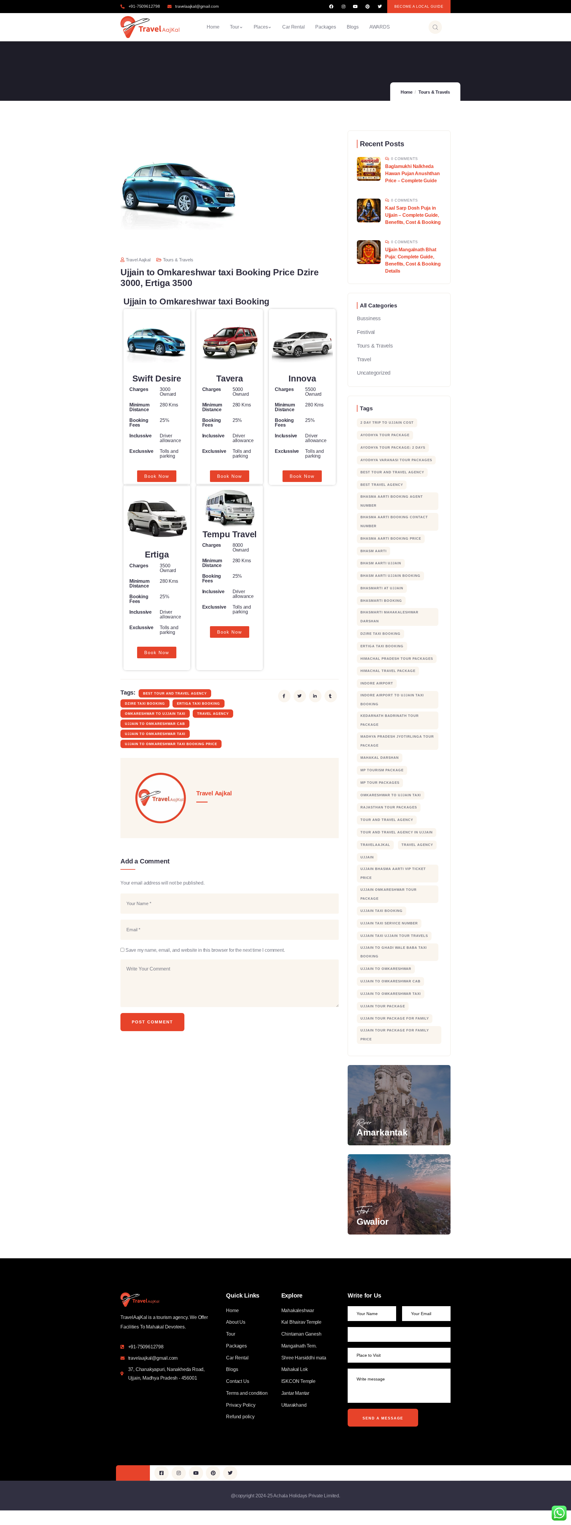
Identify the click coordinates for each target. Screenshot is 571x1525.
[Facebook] (331, 6)
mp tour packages (379, 782)
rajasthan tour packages (388, 807)
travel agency (213, 713)
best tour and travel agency (175, 693)
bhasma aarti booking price (390, 538)
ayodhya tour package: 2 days (392, 447)
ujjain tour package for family (394, 1018)
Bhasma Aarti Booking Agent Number (391, 501)
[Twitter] (379, 6)
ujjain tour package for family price (394, 1034)
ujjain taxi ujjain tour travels (394, 935)
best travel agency (381, 484)
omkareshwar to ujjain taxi (155, 713)
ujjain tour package (382, 1006)
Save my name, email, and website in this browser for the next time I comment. (205, 950)
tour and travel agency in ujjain (396, 832)
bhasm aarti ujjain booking (390, 575)
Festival (366, 332)
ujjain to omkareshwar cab (155, 723)
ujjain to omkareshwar (385, 968)
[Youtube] (355, 6)
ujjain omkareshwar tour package (388, 894)
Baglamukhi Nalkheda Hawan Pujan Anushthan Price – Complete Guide (412, 173)
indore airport (376, 683)
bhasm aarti (373, 551)
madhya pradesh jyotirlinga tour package (397, 741)
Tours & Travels (434, 92)
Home (406, 92)
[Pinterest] (367, 6)
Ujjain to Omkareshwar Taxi (155, 734)
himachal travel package (387, 671)
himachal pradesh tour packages (396, 658)
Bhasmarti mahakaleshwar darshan (389, 616)
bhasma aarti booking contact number (394, 521)
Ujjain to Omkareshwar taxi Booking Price (171, 744)
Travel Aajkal (138, 259)
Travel (364, 359)
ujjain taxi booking (381, 911)
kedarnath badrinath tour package (389, 720)
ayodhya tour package (385, 435)
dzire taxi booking (145, 703)
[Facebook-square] (161, 1473)
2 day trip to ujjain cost (387, 422)
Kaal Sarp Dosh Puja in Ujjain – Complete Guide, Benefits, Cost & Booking (413, 215)
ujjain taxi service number (389, 923)
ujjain (367, 857)
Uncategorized (373, 373)
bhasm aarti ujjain (380, 563)
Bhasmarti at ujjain (381, 588)
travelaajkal (375, 844)
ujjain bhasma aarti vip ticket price (393, 873)
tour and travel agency (386, 820)
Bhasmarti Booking (381, 600)
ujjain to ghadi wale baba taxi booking (393, 952)
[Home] (149, 27)
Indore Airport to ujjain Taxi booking (392, 699)
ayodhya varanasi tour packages (396, 460)
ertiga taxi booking (198, 703)
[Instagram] (343, 6)
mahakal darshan (379, 757)
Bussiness (369, 318)
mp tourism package (382, 770)
